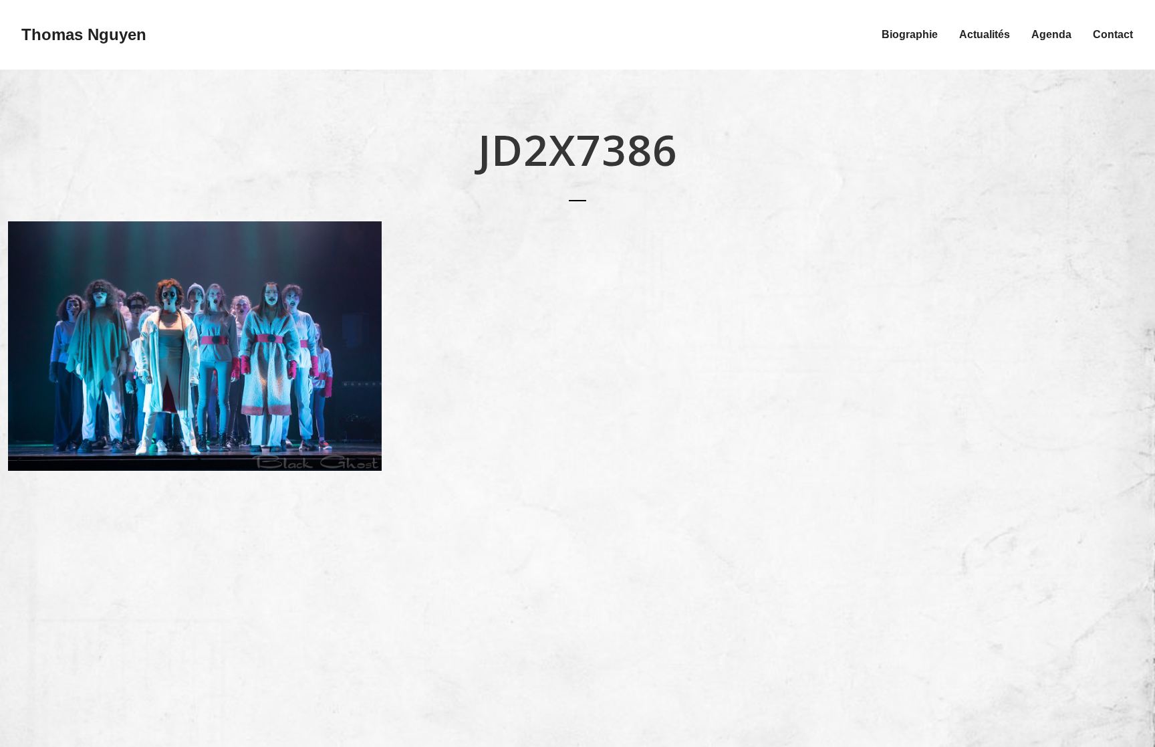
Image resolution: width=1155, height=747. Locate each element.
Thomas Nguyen (83, 34)
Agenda (1051, 34)
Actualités (984, 34)
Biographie (910, 34)
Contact (1113, 34)
